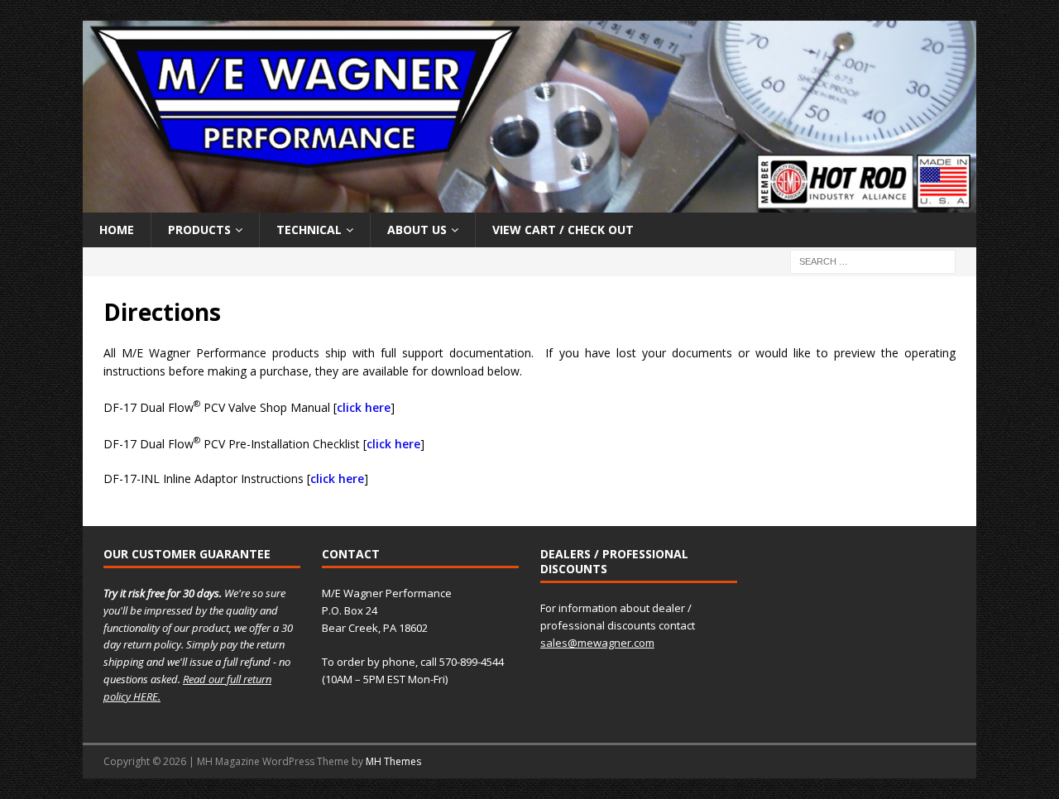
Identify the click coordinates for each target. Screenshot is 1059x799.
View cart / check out (563, 229)
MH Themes (393, 761)
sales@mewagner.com (597, 642)
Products (199, 229)
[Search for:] (873, 260)
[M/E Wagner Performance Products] (529, 202)
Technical (309, 229)
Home (116, 229)
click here (364, 407)
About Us (417, 229)
